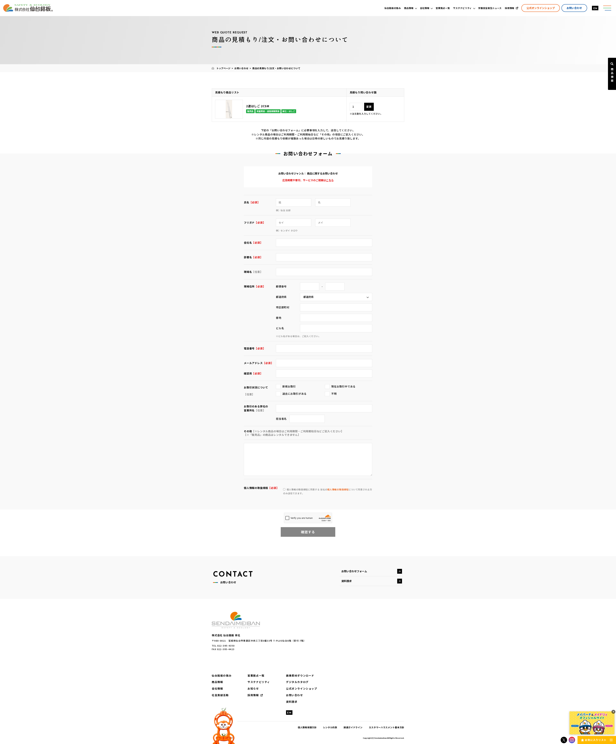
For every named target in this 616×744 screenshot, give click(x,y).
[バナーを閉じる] (613, 712)
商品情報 (217, 682)
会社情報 (217, 688)
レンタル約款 (330, 727)
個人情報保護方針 (307, 727)
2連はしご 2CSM (257, 106)
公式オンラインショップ (540, 8)
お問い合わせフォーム (354, 571)
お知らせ (253, 688)
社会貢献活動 (220, 695)
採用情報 (253, 695)
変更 (369, 107)
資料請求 (346, 581)
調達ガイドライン (353, 727)
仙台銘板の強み (221, 675)
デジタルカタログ (297, 682)
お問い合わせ (574, 8)
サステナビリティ (259, 682)
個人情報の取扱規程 (337, 489)
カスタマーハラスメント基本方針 (386, 727)
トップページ (223, 68)
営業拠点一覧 (256, 675)
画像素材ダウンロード (300, 675)
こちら (330, 180)
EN (595, 8)
